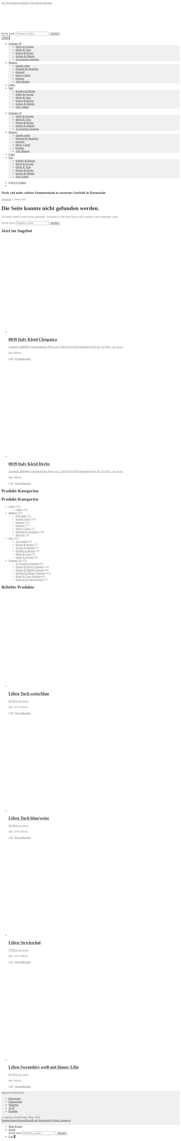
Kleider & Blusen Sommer (30, 573)
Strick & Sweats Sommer (30, 579)
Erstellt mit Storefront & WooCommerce (48, 1120)
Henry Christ (23, 75)
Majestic (20, 535)
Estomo (20, 78)
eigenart (20, 72)
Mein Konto (15, 1126)
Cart (11, 1136)
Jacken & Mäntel (25, 56)
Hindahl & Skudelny (27, 68)
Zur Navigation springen (15, 2)
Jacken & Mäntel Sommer (30, 570)
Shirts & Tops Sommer (28, 576)
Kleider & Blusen (25, 91)
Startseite (6, 199)
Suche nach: (8, 33)
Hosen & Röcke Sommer (30, 566)
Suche (11, 1129)
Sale (10, 88)
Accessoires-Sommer (27, 59)
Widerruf (13, 1104)
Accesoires (22, 541)
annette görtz (23, 65)
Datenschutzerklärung (13, 1120)
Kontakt (12, 1111)
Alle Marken (23, 81)
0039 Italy (21, 516)
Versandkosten (22, 358)
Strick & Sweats (25, 46)
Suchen (54, 33)
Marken (12, 62)
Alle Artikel (22, 107)
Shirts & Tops (23, 49)
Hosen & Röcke (25, 53)
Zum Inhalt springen (41, 2)
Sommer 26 (14, 43)
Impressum (14, 1098)
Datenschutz (15, 1101)
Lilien (11, 84)
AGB (11, 1108)
